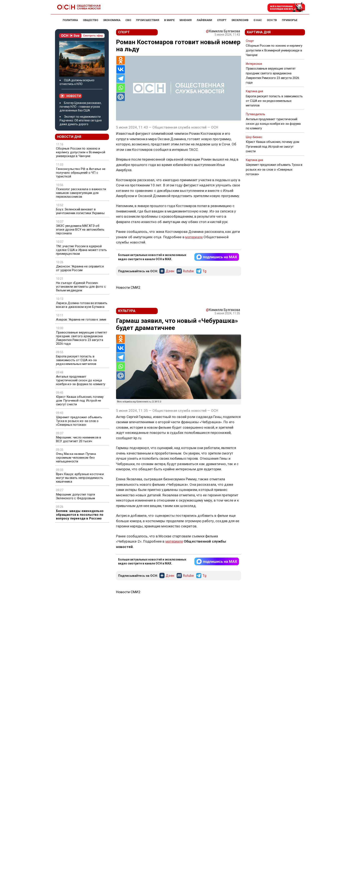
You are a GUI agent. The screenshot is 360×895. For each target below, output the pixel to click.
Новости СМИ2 (128, 287)
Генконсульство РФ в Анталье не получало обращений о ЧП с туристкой (80, 172)
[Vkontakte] (120, 69)
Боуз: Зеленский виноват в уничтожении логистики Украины (80, 211)
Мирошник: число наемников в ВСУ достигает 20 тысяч (78, 439)
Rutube (188, 271)
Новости (73, 96)
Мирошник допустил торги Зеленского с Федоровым (75, 496)
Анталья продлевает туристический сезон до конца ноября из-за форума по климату (80, 380)
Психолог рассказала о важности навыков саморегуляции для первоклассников (81, 192)
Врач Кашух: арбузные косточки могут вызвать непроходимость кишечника (80, 477)
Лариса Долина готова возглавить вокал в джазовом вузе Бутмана (81, 305)
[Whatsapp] (120, 88)
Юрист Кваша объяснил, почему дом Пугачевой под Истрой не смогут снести (80, 400)
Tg (204, 271)
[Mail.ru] (120, 97)
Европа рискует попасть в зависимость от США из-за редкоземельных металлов (76, 360)
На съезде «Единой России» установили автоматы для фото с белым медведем (81, 286)
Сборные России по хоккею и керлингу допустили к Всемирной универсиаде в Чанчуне (80, 152)
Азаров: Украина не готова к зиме (81, 319)
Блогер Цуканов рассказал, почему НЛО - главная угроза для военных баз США (80, 106)
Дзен (170, 271)
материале (194, 237)
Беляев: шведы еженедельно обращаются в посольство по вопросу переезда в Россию (80, 514)
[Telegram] (120, 78)
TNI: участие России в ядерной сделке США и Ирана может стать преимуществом (81, 250)
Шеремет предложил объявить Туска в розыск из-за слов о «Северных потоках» (79, 421)
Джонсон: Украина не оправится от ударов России (80, 268)
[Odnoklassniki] (120, 60)
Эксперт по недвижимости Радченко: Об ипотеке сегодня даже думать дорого (81, 120)
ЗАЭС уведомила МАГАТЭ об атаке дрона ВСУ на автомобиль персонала (80, 229)
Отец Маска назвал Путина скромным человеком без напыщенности (76, 457)
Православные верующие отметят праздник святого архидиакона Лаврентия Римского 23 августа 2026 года (81, 338)
